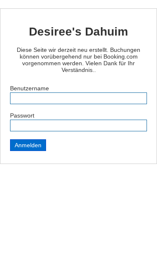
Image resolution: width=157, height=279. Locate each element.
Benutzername (29, 88)
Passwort (22, 115)
